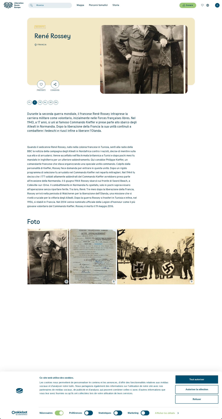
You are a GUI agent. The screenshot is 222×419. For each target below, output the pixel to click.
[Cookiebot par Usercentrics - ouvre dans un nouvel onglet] (19, 413)
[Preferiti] (41, 84)
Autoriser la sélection (197, 389)
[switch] (88, 413)
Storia (116, 5)
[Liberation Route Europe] (13, 5)
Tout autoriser (196, 379)
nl (45, 102)
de (51, 102)
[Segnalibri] (202, 5)
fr (40, 102)
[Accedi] (217, 5)
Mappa (80, 5)
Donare (189, 5)
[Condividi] (55, 84)
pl (29, 102)
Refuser (197, 399)
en (56, 102)
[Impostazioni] (207, 5)
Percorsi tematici (98, 5)
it (34, 102)
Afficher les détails (165, 413)
